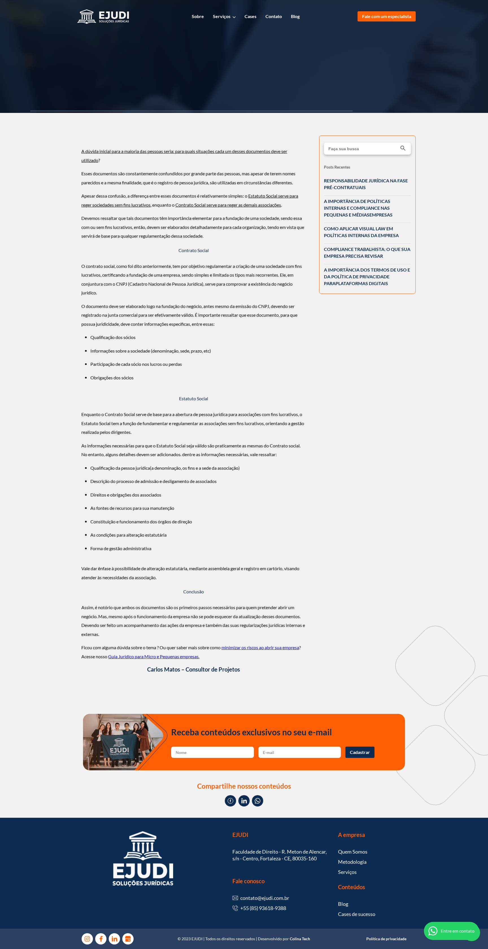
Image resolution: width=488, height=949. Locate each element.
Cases (250, 16)
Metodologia (352, 862)
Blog (295, 16)
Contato (273, 16)
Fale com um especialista (386, 16)
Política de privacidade (386, 938)
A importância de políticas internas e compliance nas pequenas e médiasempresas (358, 207)
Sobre (198, 16)
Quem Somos (352, 852)
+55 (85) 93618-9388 (263, 908)
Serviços (221, 16)
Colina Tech (300, 938)
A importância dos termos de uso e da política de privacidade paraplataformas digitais (367, 276)
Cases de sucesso (356, 914)
